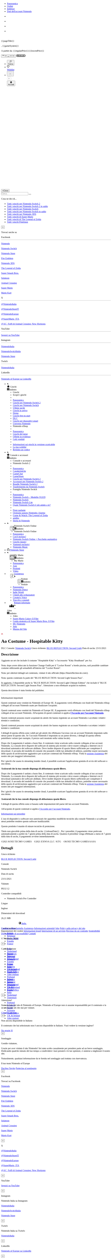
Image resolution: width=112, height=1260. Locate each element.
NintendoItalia (7, 346)
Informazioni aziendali (44, 928)
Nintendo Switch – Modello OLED (29, 497)
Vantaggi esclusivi (21, 544)
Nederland (12, 951)
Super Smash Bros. (10, 273)
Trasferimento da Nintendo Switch (28, 487)
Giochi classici (19, 542)
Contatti (32, 933)
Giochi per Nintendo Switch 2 (27, 402)
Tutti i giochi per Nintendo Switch (22, 209)
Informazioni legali (32, 931)
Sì (12, 1030)
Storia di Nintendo (21, 520)
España (10, 941)
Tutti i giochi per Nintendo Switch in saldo (26, 211)
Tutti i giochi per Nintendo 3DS (21, 214)
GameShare (18, 476)
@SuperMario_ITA (10, 319)
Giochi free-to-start (21, 415)
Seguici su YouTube (10, 335)
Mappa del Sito (20, 629)
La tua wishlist (19, 447)
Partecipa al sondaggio (26, 1068)
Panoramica (12, 3)
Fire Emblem (7, 258)
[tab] (56, 923)
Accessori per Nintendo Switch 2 (28, 481)
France (10, 943)
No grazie (6, 1030)
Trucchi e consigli (21, 600)
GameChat (18, 473)
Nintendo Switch (9, 248)
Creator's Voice (20, 597)
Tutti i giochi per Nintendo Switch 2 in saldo (27, 206)
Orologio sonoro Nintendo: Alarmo (29, 513)
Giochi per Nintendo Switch (26, 405)
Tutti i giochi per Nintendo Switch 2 (23, 203)
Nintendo (5, 243)
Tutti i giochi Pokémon (17, 222)
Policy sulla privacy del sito (72, 928)
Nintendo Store (8, 253)
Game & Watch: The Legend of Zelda (30, 515)
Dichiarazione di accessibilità (14, 933)
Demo (16, 413)
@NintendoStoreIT (10, 309)
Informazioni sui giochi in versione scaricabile (34, 444)
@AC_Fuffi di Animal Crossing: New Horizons (23, 324)
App (15, 566)
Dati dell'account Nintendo (19, 11)
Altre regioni (13, 974)
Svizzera (11, 1010)
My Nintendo (19, 624)
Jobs (15, 626)
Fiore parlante (19, 510)
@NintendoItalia (8, 304)
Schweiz (11, 979)
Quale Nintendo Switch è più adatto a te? (32, 505)
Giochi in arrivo (20, 410)
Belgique (11, 936)
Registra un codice (21, 449)
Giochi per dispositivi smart (25, 421)
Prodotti (16, 568)
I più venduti (18, 439)
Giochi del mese (20, 434)
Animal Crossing (9, 283)
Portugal (11, 1002)
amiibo (16, 518)
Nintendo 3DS (8, 263)
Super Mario (7, 288)
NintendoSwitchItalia (11, 351)
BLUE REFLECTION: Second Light (64, 648)
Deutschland (13, 959)
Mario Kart (6, 293)
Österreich (11, 997)
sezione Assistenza (95, 753)
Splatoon (5, 278)
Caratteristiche (19, 471)
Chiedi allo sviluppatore (24, 595)
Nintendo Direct (20, 589)
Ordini (10, 6)
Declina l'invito (8, 1068)
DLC (15, 418)
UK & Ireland (13, 1015)
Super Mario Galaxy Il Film (25, 618)
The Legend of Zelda (11, 268)
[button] (59, 386)
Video (15, 571)
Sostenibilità (94, 931)
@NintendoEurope (10, 314)
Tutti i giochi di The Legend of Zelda (24, 219)
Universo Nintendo (21, 423)
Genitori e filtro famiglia (12, 928)
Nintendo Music (20, 547)
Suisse (10, 982)
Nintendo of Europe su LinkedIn (16, 379)
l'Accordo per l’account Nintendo (87, 713)
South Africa (13, 990)
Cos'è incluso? (19, 536)
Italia (9, 992)
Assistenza (29, 928)
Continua (12, 1012)
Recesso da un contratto (77, 931)
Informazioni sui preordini (13, 814)
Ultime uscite (19, 408)
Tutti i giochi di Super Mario (20, 217)
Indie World (18, 592)
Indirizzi (11, 9)
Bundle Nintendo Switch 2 (25, 484)
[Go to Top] (56, 634)
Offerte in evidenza (21, 436)
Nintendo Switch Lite (23, 502)
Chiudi (4, 1012)
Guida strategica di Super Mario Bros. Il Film (33, 621)
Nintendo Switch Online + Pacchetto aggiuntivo (35, 539)
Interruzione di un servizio (54, 931)
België (10, 953)
